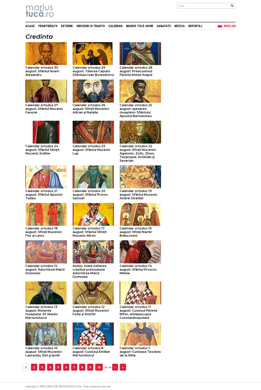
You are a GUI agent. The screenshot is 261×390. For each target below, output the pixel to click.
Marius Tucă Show (139, 26)
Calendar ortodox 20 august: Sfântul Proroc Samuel (90, 194)
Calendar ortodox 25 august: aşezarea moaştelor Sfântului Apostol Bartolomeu (136, 110)
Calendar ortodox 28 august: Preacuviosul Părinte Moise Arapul (136, 71)
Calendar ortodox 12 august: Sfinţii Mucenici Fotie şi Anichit (91, 310)
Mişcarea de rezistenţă (60, 11)
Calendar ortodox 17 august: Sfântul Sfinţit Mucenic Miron (90, 232)
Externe (67, 26)
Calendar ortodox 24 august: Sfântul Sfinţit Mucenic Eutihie (42, 149)
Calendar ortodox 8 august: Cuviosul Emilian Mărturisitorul (91, 351)
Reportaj (195, 26)
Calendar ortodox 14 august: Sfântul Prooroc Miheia (138, 269)
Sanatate (164, 26)
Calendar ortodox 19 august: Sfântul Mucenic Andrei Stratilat (138, 194)
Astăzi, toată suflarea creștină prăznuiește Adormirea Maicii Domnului (89, 271)
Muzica (179, 26)
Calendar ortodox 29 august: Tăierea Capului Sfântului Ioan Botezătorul (93, 71)
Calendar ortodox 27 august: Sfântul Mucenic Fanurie (44, 108)
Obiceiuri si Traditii (90, 26)
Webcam (230, 26)
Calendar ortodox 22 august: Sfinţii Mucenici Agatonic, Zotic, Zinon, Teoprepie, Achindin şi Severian (138, 153)
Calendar (115, 26)
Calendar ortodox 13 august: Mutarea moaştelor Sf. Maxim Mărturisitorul (41, 312)
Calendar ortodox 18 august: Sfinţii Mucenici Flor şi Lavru (43, 232)
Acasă (30, 26)
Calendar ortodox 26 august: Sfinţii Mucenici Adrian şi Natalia (91, 108)
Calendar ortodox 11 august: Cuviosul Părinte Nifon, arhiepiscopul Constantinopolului (138, 312)
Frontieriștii (47, 26)
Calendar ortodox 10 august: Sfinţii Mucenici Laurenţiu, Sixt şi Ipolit (43, 351)
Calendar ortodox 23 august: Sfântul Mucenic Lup (91, 149)
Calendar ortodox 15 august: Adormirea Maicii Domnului (45, 269)
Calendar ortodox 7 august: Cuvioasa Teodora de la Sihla (140, 351)
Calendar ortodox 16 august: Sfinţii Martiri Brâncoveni (136, 232)
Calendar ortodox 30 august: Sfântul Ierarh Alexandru (42, 71)
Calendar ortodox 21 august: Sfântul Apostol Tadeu (43, 194)
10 (99, 367)
